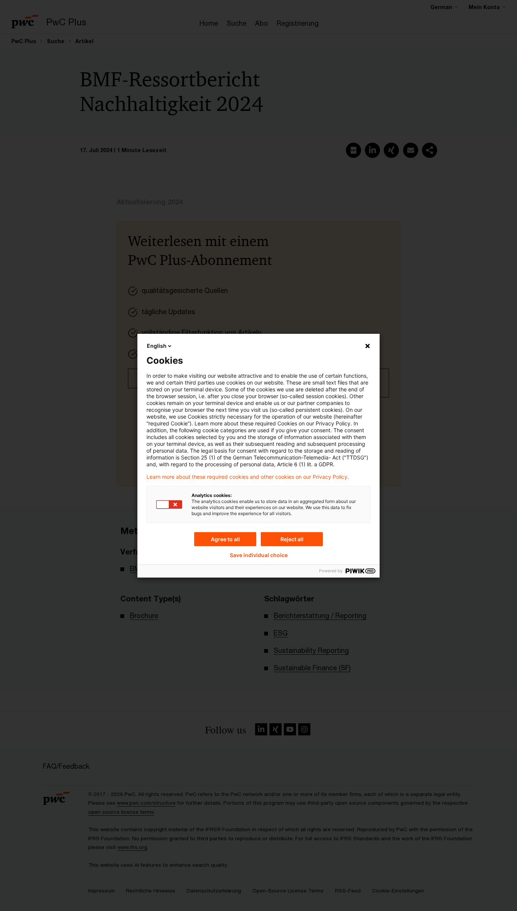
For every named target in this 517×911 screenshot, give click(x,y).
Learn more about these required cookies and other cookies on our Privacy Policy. (247, 477)
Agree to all (225, 539)
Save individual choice (259, 555)
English (157, 346)
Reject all (292, 539)
